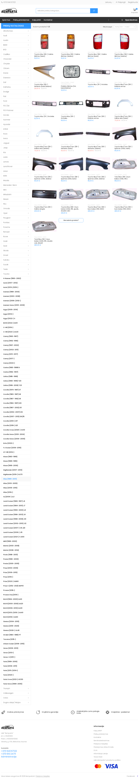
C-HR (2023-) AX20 (10, 332)
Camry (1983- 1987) (10, 336)
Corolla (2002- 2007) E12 (13, 412)
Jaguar (6, 143)
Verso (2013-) (8, 653)
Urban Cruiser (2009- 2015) (13, 644)
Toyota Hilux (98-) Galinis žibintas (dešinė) (123, 55)
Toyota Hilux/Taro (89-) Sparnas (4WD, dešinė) (43, 178)
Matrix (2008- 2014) (11, 550)
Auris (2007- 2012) (10, 283)
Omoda (6, 208)
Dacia (5, 73)
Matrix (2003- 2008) (11, 546)
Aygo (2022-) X (9, 318)
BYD (4, 49)
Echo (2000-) (8, 443)
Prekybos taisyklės (101, 744)
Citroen (6, 68)
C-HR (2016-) (8, 327)
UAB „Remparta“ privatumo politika (107, 760)
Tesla (5, 269)
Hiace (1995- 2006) (10, 465)
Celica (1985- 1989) (10, 376)
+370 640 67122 (9, 2)
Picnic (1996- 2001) (10, 555)
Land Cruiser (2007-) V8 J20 (14, 528)
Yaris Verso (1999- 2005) (12, 684)
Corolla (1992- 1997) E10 (12, 403)
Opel (5, 213)
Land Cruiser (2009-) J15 (12, 532)
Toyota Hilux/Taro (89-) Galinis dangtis (43, 208)
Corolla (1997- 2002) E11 (12, 408)
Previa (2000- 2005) (11, 563)
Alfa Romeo (8, 31)
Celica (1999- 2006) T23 (12, 385)
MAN (5, 176)
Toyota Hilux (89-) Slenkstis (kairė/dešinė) (43, 85)
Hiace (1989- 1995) (10, 461)
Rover (5, 236)
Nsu (4, 204)
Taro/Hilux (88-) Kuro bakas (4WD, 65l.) (122, 178)
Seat (5, 246)
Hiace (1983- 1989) (10, 457)
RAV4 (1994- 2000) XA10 (12, 599)
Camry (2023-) (9, 363)
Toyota (6, 274)
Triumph (6, 688)
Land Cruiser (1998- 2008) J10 (14, 519)
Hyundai (6, 124)
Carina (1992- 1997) (10, 372)
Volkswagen (8, 693)
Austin (5, 40)
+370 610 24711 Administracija (9, 755)
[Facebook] (137, 776)
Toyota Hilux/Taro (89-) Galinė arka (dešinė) (43, 148)
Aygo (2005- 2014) (10, 310)
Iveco (5, 138)
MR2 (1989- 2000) (10, 541)
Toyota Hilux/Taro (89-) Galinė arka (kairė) (123, 117)
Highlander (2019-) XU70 (12, 474)
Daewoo (6, 77)
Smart (5, 255)
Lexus (5, 171)
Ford (5, 101)
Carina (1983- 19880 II (11, 367)
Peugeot (6, 218)
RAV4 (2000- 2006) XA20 (13, 604)
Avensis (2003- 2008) (11, 296)
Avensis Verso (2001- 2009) (14, 305)
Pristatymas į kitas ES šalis (104, 747)
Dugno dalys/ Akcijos (12, 702)
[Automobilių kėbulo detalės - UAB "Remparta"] (9, 10)
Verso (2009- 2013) (10, 648)
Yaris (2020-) (8, 675)
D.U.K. (96, 750)
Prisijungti (121, 2)
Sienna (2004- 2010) (11, 621)
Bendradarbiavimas (101, 740)
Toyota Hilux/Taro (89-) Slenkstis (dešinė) (97, 148)
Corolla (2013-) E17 (10, 421)
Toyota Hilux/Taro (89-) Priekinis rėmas (123, 85)
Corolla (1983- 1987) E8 (12, 394)
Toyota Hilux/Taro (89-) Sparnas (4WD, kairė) (123, 148)
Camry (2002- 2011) (10, 350)
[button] (134, 10)
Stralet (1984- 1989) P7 (12, 635)
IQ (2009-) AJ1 (8, 497)
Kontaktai (48, 20)
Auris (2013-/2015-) (10, 287)
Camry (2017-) (9, 359)
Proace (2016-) (9, 590)
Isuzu (5, 133)
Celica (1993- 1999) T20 (12, 381)
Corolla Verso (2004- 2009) (14, 439)
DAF (4, 82)
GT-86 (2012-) (8, 452)
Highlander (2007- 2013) (12, 470)
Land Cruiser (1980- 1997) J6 (14, 501)
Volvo (5, 698)
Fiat (4, 96)
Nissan (6, 199)
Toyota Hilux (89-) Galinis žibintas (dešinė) (70, 55)
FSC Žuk (6, 105)
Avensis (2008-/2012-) (12, 301)
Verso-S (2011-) (9, 657)
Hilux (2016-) (8, 492)
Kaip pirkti (36, 20)
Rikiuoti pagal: (107, 27)
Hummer (6, 119)
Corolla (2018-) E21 (10, 425)
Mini (4, 190)
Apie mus (6, 20)
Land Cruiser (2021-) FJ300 (13, 537)
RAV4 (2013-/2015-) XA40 (13, 612)
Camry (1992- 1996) (10, 341)
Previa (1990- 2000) (11, 559)
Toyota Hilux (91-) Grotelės (98, 84)
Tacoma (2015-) (9, 639)
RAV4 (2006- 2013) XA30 (12, 608)
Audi (5, 35)
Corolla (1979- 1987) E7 (12, 390)
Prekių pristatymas (21, 20)
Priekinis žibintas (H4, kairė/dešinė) (68, 87)
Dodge (6, 91)
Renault (6, 232)
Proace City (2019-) (10, 595)
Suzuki (5, 264)
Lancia (6, 161)
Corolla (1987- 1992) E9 (12, 399)
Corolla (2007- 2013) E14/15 (13, 416)
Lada (5, 157)
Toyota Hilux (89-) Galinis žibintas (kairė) (43, 55)
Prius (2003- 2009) (10, 568)
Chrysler (6, 63)
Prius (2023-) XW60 (10, 581)
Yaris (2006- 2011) (10, 666)
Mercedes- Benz (10, 185)
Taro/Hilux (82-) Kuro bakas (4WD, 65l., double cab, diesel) (43, 241)
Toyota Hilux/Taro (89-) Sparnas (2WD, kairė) (70, 178)
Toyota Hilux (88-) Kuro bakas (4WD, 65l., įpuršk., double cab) (70, 209)
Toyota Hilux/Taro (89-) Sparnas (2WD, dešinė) (97, 178)
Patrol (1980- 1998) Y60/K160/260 (67, 83)
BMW (5, 45)
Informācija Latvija (101, 754)
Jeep (5, 147)
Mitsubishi (7, 194)
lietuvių (108, 2)
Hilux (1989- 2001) (10, 479)
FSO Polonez (8, 110)
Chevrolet (7, 59)
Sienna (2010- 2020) (11, 626)
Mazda (6, 180)
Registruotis (133, 2)
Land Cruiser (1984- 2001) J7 (14, 506)
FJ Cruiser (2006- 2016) (12, 448)
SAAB (5, 241)
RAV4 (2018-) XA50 (10, 617)
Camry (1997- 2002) (11, 345)
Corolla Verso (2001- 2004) (14, 434)
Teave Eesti (98, 757)
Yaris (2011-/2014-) (10, 670)
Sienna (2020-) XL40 (11, 630)
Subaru (6, 260)
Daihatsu (7, 87)
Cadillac (6, 54)
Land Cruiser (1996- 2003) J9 (14, 514)
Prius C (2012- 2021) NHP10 (13, 586)
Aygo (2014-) (8, 314)
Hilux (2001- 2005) (10, 483)
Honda (6, 115)
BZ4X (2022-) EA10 (10, 323)
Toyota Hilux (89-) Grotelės (68, 117)
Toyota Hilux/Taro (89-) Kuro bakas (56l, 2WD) (123, 208)
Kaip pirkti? (98, 731)
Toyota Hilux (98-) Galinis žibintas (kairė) (97, 55)
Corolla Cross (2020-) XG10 (14, 430)
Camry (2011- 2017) (10, 354)
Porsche (6, 227)
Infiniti (5, 129)
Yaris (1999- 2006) (10, 661)
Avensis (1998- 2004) (11, 292)
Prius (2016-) (8, 577)
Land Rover (7, 166)
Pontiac (6, 222)
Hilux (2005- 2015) (10, 488)
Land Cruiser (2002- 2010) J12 (14, 523)
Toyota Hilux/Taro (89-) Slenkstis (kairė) (70, 148)
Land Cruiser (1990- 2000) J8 (14, 510)
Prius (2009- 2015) (10, 572)
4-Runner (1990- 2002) (12, 278)
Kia (4, 152)
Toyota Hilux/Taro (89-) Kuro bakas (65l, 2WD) (97, 208)
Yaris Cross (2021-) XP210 (13, 679)
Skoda (5, 250)
